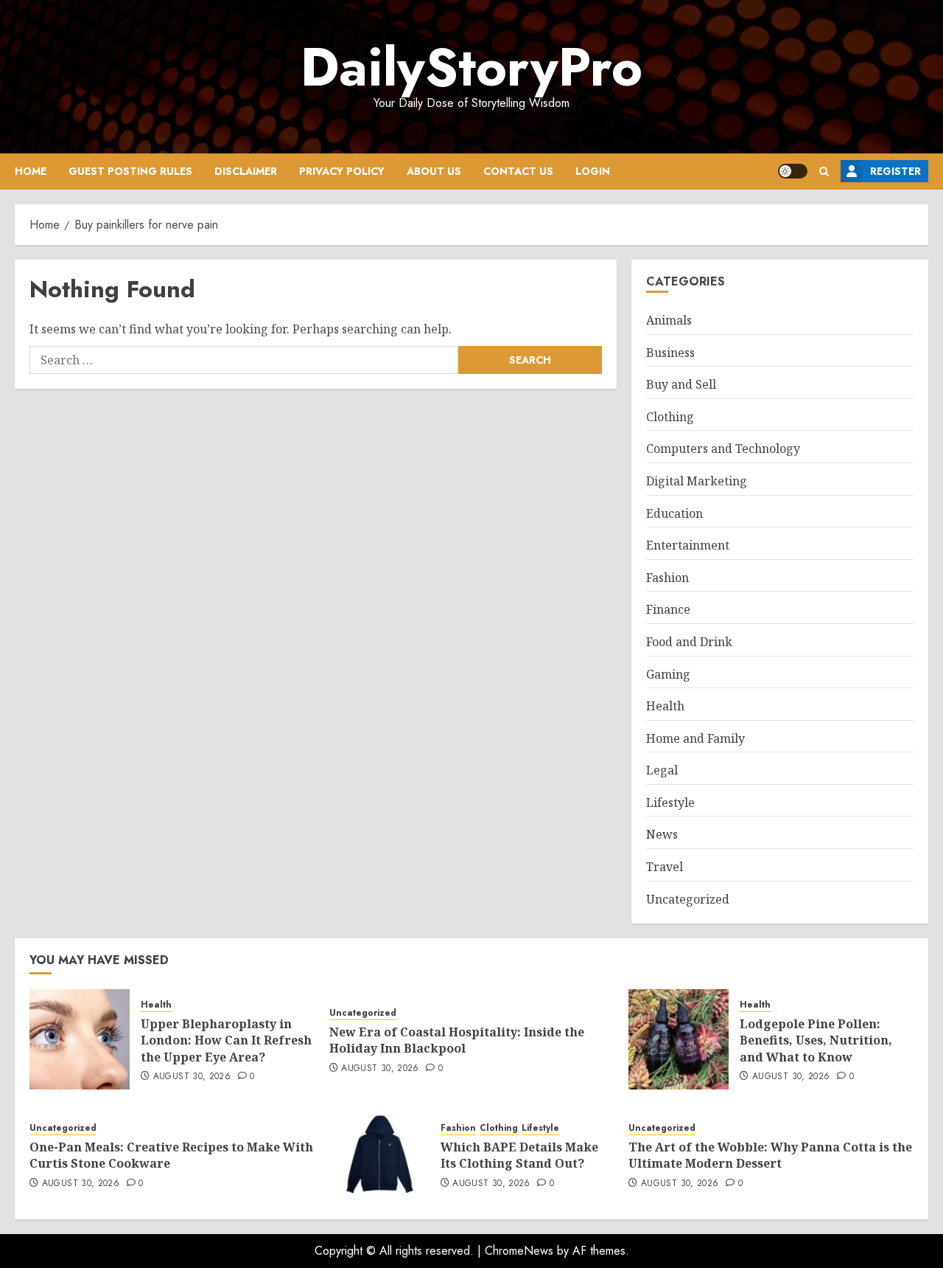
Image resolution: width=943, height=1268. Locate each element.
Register (895, 171)
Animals (669, 320)
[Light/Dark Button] (792, 171)
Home (30, 171)
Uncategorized (687, 899)
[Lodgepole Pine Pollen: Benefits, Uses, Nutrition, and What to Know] (678, 1039)
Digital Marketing (696, 481)
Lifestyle (670, 802)
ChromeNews (519, 1250)
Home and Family (695, 738)
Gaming (668, 674)
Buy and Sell (681, 384)
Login (592, 171)
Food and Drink (689, 642)
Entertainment (687, 545)
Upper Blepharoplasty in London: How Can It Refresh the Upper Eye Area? (226, 1040)
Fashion (667, 577)
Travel (664, 867)
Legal (662, 770)
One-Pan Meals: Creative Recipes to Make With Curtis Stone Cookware (171, 1155)
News (662, 834)
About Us (434, 171)
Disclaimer (245, 171)
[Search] (824, 171)
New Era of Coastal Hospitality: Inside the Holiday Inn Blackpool (456, 1040)
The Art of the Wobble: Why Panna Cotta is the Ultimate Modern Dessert (770, 1155)
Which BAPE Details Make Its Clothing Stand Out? (519, 1155)
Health (665, 706)
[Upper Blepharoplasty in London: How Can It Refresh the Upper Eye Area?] (79, 1039)
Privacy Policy (342, 171)
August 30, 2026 (192, 1077)
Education (674, 513)
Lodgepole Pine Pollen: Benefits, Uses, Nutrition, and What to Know (816, 1040)
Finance (668, 609)
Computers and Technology (723, 448)
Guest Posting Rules (130, 171)
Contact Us (518, 171)
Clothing (670, 417)
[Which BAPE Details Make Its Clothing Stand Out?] (379, 1154)
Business (670, 352)
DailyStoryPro (471, 67)
